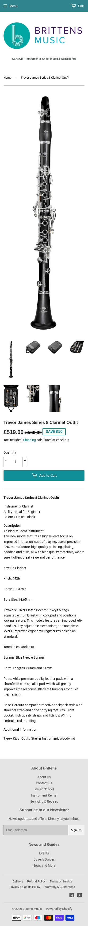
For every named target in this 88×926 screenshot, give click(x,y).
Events (44, 853)
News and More (44, 865)
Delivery (17, 881)
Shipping (29, 440)
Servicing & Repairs (44, 801)
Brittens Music (32, 908)
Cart (80, 6)
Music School (44, 789)
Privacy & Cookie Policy (24, 887)
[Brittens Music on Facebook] (71, 896)
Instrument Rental (44, 795)
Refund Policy (36, 881)
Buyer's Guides (44, 859)
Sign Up (76, 830)
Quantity (10, 452)
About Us (44, 777)
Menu (13, 6)
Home (7, 77)
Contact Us (44, 783)
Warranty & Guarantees (59, 887)
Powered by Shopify (59, 908)
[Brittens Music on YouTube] (79, 896)
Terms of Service (61, 881)
